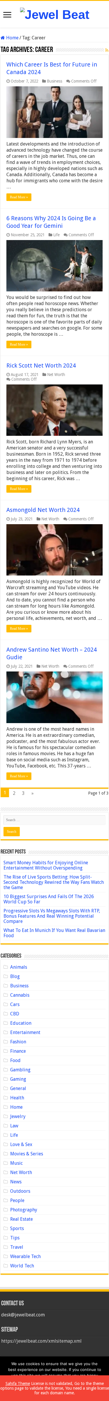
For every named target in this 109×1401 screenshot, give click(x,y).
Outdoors (20, 1191)
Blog (15, 976)
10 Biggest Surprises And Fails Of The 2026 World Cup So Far (48, 899)
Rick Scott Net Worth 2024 (41, 365)
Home (12, 38)
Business (54, 81)
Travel (16, 1247)
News (16, 1182)
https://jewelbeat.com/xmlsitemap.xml (41, 1341)
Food (15, 1060)
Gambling (20, 1070)
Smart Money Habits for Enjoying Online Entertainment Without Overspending (45, 865)
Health (17, 1098)
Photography (23, 1210)
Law (14, 1126)
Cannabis (19, 995)
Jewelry (18, 1116)
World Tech (22, 1266)
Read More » (19, 197)
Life (56, 234)
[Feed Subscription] (106, 50)
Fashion (18, 1042)
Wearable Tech (25, 1256)
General (18, 1088)
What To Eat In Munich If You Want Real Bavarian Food (54, 933)
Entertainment (25, 1032)
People (17, 1200)
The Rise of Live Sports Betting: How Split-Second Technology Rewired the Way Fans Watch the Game (53, 882)
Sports (17, 1228)
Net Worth (56, 374)
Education (20, 1023)
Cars (14, 1004)
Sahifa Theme (18, 1383)
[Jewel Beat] (54, 14)
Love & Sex (21, 1144)
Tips (14, 1238)
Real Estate (21, 1219)
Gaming (18, 1079)
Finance (18, 1051)
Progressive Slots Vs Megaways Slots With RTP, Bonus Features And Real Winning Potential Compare (51, 916)
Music (16, 1163)
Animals (18, 967)
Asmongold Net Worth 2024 (43, 509)
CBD (14, 1014)
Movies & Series (26, 1154)
